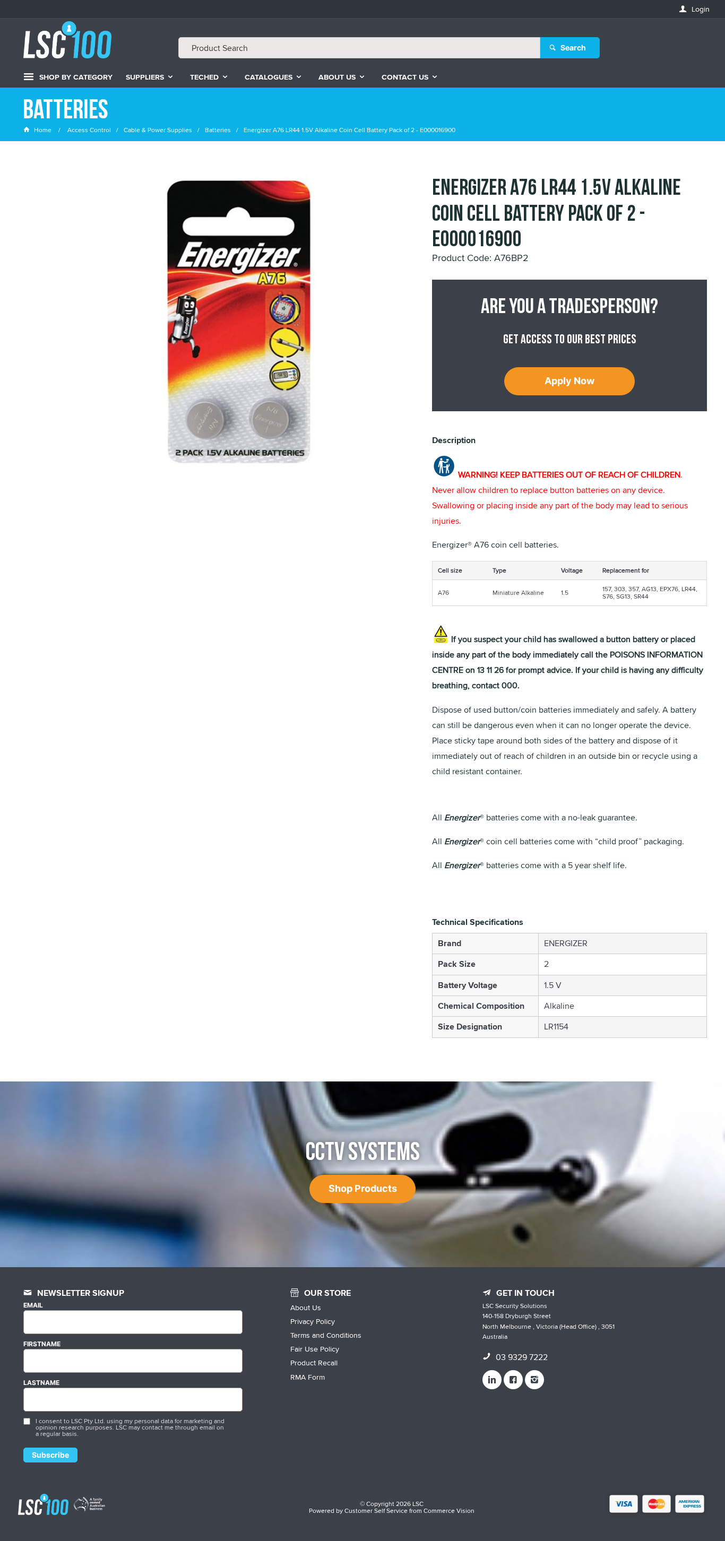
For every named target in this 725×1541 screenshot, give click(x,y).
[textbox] (359, 48)
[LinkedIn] (492, 1379)
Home (42, 129)
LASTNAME (41, 1383)
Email (33, 1305)
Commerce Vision (449, 1510)
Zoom (249, 313)
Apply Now (569, 380)
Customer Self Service (376, 1510)
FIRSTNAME (42, 1344)
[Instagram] (534, 1379)
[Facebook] (513, 1379)
